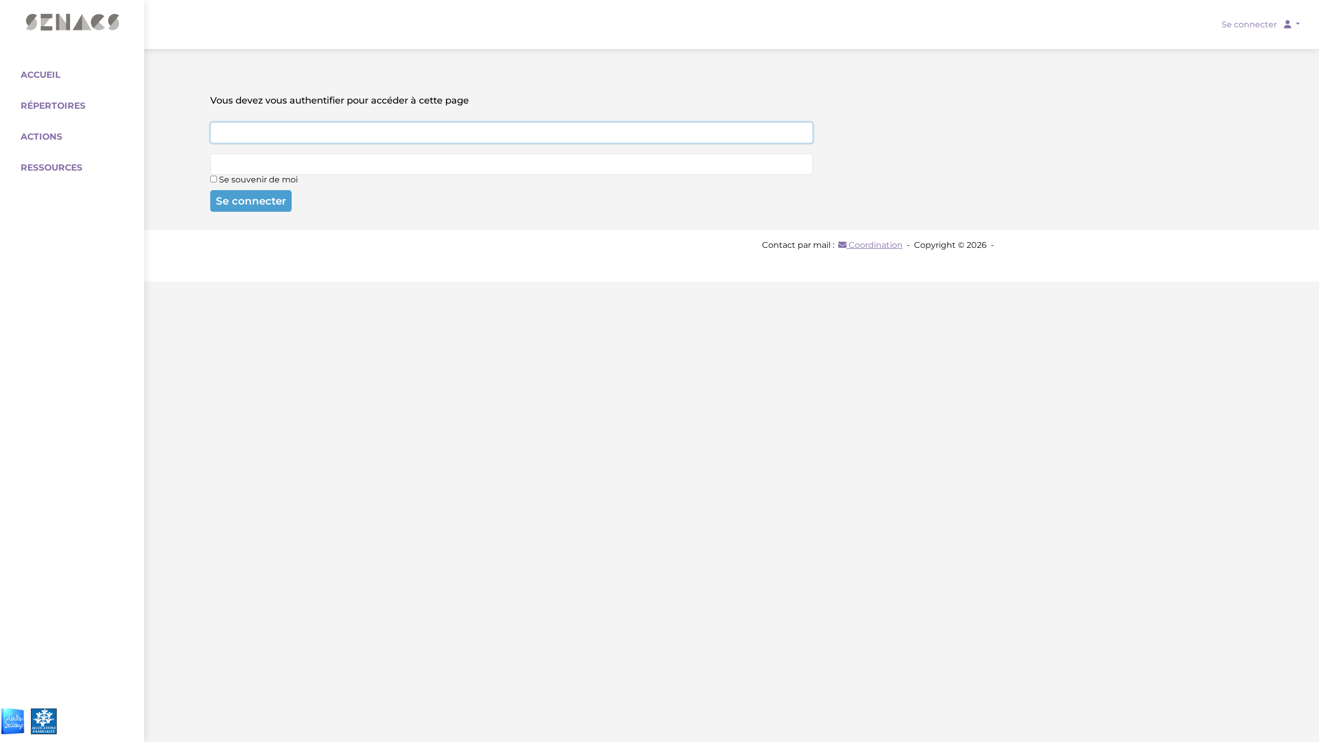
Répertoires (53, 105)
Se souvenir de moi (257, 179)
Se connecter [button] (1250, 24)
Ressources (51, 167)
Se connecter (251, 201)
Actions (41, 136)
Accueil (40, 75)
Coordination (875, 245)
